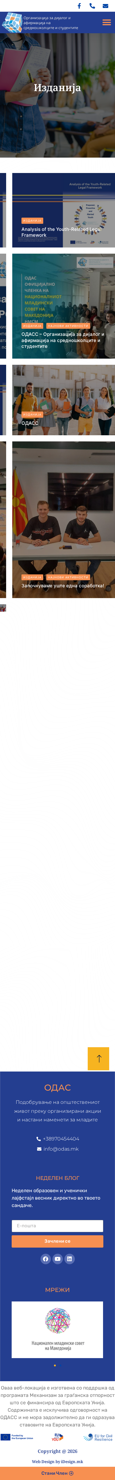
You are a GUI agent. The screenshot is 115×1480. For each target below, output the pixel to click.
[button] (106, 22)
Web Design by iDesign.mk (57, 1461)
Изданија (32, 220)
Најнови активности (68, 326)
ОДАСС (29, 423)
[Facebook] (45, 1259)
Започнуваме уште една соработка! (62, 586)
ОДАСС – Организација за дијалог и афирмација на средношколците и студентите (62, 340)
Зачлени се (57, 1241)
